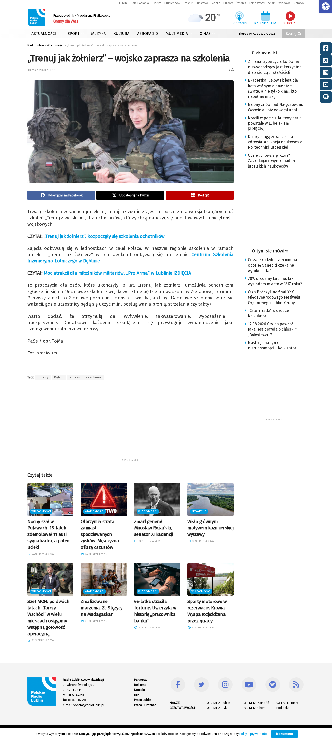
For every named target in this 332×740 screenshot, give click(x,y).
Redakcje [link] (199, 511)
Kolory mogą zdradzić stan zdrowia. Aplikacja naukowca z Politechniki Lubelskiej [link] (275, 142)
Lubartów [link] (202, 3)
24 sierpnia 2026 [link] (42, 554)
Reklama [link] (140, 685)
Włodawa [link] (284, 3)
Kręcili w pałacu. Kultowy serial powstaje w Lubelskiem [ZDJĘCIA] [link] (275, 123)
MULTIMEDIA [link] (177, 33)
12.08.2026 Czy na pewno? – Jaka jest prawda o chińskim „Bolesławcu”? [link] (273, 329)
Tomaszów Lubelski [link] (262, 3)
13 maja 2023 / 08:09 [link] (41, 70)
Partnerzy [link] (140, 679)
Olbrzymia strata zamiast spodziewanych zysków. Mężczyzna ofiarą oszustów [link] (100, 534)
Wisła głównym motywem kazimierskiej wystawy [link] (210, 528)
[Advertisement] (130, 422)
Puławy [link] (228, 3)
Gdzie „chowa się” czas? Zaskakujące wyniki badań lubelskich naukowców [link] (271, 161)
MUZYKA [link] (98, 33)
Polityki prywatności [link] (253, 734)
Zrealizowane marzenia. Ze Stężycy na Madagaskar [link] (101, 608)
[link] (325, 6)
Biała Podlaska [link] (140, 3)
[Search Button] (300, 33)
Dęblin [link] (59, 377)
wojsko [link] (74, 377)
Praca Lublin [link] (142, 700)
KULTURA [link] (121, 33)
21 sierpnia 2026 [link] (42, 640)
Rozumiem (284, 734)
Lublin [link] (123, 3)
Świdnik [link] (241, 3)
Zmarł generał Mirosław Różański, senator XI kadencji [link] (153, 528)
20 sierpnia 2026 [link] (149, 627)
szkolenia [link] (93, 377)
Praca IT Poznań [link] (145, 705)
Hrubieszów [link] (172, 3)
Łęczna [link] (215, 3)
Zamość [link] (299, 3)
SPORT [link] (73, 33)
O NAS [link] (205, 33)
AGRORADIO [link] (147, 33)
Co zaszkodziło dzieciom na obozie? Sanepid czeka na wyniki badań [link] (272, 265)
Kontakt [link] (139, 690)
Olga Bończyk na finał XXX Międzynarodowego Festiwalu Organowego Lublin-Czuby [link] (274, 297)
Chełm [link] (157, 3)
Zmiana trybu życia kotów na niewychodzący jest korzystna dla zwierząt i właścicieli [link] (275, 67)
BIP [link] (136, 695)
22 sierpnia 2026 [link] (202, 541)
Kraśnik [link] (188, 3)
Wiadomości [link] (41, 511)
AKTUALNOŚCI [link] (43, 33)
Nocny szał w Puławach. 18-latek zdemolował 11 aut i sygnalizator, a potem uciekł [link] (49, 534)
